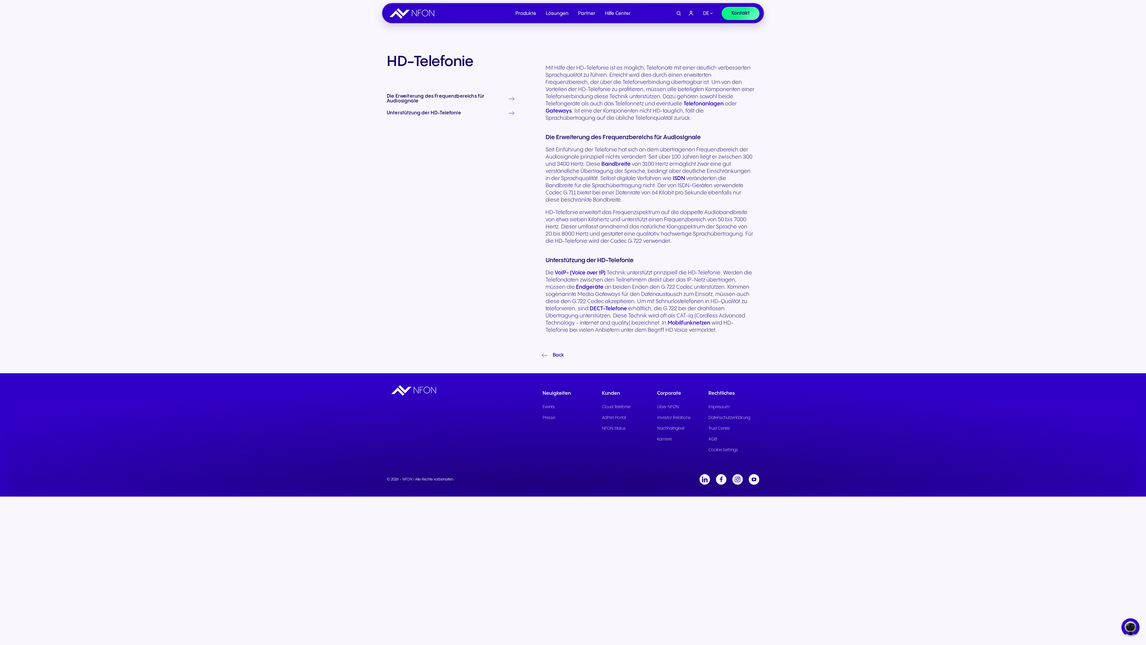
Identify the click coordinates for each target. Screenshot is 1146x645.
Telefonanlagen (703, 104)
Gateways (559, 111)
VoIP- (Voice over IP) (580, 273)
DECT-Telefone (608, 308)
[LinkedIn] (705, 479)
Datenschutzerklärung (729, 418)
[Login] (691, 13)
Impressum (718, 407)
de (706, 13)
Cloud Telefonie (616, 407)
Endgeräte (589, 287)
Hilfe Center (618, 13)
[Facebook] (721, 479)
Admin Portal (614, 418)
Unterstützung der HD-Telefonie (424, 113)
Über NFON (668, 407)
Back (558, 355)
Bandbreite (616, 164)
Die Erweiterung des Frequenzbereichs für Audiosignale (435, 99)
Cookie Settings (723, 450)
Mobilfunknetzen (689, 323)
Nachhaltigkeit (671, 428)
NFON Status (614, 428)
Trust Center (719, 428)
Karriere (664, 439)
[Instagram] (737, 479)
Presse (549, 418)
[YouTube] (754, 479)
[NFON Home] (413, 13)
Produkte (525, 13)
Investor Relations (674, 418)
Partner (586, 13)
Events (549, 407)
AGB (712, 439)
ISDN (679, 178)
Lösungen (557, 13)
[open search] (679, 13)
